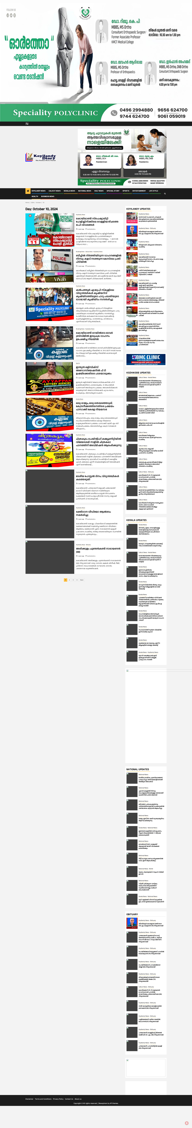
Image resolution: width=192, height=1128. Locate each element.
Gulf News (98, 191)
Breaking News (80, 252)
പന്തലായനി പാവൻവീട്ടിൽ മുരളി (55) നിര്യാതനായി (150, 1047)
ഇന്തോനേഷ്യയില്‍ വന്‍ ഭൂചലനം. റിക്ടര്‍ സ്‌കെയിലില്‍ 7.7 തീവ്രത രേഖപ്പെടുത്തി (150, 833)
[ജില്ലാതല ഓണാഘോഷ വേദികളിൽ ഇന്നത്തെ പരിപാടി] (132, 422)
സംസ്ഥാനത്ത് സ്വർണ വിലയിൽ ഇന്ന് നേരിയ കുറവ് (150, 631)
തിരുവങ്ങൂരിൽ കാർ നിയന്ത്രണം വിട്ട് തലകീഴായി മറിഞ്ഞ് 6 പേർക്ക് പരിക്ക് (151, 313)
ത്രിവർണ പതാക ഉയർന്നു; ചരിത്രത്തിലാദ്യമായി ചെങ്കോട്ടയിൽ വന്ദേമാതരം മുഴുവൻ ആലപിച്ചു (151, 806)
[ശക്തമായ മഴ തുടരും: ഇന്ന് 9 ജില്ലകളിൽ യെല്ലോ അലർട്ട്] (132, 642)
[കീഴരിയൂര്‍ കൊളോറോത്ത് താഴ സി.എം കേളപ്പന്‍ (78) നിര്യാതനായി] (132, 231)
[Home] (28, 191)
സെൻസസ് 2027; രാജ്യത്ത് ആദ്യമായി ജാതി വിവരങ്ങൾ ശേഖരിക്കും (149, 846)
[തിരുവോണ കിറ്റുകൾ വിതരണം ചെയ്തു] (132, 244)
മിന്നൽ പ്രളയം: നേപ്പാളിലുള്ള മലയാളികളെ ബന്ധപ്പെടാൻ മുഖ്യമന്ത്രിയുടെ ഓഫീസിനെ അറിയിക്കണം (149, 531)
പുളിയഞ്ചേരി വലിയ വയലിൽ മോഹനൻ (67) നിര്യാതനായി (149, 1020)
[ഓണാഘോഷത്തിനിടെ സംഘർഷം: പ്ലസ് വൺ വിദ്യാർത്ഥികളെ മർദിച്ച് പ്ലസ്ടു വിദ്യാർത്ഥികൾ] (132, 490)
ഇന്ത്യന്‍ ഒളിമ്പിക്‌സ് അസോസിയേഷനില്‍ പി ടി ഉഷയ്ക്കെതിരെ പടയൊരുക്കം (94, 370)
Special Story (113, 191)
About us (78, 1121)
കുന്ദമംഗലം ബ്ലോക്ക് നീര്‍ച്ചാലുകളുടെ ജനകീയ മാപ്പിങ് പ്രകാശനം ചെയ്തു (151, 451)
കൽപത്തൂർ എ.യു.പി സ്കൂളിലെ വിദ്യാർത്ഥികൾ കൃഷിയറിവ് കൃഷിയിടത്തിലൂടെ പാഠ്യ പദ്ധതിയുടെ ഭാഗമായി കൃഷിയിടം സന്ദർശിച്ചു (97, 294)
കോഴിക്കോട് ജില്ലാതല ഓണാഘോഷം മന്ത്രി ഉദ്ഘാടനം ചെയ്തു (150, 437)
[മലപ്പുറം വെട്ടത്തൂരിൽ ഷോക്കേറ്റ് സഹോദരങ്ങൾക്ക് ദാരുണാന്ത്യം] (132, 543)
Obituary (88, 545)
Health (35, 196)
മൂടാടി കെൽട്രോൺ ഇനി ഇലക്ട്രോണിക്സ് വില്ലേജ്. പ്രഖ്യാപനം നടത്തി (148, 658)
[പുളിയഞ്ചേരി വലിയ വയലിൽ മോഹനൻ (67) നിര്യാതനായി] (132, 1019)
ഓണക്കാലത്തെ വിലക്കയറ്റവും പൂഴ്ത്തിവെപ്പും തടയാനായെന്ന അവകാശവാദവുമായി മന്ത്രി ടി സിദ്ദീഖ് (150, 384)
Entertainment (139, 191)
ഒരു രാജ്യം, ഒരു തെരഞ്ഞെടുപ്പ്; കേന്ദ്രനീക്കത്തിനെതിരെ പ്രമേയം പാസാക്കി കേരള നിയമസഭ (95, 406)
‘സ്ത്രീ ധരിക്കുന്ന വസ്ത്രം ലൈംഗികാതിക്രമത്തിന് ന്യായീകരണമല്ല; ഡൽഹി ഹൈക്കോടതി (148, 887)
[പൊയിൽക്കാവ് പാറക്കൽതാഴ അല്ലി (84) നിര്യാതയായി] (132, 964)
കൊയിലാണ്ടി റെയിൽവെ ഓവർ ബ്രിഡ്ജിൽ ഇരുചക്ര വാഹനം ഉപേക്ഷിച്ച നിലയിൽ (94, 336)
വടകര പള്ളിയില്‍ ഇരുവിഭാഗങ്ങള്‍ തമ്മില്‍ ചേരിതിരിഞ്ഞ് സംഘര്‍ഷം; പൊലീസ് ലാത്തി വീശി (151, 411)
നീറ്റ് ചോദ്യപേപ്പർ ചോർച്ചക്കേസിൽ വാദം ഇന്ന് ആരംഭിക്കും (151, 860)
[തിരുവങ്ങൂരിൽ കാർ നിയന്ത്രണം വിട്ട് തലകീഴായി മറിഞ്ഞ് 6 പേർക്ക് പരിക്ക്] (132, 312)
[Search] (165, 194)
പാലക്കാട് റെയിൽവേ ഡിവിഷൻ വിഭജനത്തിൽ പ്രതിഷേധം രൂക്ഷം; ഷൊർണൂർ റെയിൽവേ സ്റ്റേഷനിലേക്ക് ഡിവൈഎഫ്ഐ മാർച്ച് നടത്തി (151, 602)
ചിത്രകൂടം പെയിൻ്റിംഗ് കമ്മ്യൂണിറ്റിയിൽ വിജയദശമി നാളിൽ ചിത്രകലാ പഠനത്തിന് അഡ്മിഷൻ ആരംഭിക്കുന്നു (98, 442)
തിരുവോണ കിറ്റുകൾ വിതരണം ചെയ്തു (150, 246)
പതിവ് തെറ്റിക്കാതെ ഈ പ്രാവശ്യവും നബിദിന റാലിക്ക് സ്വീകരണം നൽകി (149, 272)
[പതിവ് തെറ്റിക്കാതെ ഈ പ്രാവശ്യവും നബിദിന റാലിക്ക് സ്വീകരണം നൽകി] (132, 271)
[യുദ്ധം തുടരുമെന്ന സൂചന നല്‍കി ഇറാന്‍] (132, 871)
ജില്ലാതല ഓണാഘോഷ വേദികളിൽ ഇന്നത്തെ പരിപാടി (151, 424)
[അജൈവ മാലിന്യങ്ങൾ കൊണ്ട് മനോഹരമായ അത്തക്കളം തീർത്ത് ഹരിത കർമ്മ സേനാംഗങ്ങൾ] (132, 298)
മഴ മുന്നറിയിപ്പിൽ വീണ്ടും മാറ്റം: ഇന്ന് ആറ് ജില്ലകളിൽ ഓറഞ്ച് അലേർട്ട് (150, 587)
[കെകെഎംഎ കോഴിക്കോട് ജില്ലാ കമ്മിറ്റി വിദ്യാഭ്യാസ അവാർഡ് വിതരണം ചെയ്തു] (132, 462)
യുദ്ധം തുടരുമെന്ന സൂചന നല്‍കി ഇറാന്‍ (151, 873)
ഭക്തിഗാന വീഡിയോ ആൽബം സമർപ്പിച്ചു (93, 513)
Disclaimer (29, 1121)
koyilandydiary (91, 229)
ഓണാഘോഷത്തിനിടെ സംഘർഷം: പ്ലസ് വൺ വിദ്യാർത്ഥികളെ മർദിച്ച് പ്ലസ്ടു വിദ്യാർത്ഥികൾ (151, 492)
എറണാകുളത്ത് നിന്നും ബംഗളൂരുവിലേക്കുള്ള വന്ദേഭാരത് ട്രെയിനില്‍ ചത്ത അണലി (151, 793)
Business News (47, 196)
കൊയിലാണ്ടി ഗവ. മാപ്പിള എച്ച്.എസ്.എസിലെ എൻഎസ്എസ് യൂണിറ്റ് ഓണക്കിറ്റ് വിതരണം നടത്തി (151, 286)
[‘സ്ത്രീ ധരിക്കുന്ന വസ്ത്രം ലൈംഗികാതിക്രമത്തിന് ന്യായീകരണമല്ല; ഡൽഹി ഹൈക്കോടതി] (132, 885)
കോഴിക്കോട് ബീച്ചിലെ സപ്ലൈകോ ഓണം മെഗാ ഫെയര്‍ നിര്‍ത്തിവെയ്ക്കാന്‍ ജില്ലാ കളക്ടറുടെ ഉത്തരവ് (151, 506)
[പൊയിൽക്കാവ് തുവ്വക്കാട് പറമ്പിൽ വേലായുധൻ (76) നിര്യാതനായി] (132, 951)
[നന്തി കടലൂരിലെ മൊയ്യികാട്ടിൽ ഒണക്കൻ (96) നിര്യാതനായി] (132, 1005)
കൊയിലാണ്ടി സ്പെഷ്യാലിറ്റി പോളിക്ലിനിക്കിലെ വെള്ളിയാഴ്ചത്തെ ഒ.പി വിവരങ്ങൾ (97, 222)
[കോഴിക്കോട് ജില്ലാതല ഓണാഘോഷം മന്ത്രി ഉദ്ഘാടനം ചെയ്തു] (132, 436)
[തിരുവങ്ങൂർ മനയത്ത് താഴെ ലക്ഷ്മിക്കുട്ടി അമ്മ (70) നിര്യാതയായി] (132, 977)
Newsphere (103, 1125)
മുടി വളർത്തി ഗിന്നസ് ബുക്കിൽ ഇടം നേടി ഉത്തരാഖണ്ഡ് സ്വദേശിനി (151, 901)
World (151, 869)
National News (84, 191)
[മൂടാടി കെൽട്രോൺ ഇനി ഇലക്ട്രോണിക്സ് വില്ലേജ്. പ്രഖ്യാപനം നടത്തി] (132, 656)
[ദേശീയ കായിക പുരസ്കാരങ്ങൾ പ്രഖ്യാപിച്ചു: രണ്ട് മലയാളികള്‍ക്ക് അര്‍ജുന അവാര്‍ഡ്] (132, 778)
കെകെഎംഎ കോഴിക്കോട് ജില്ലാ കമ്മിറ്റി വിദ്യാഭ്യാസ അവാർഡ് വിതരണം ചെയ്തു (150, 464)
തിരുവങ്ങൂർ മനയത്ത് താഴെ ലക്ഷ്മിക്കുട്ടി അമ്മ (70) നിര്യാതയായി (149, 979)
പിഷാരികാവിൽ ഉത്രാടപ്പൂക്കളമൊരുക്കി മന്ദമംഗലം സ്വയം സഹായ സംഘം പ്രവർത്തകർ (151, 341)
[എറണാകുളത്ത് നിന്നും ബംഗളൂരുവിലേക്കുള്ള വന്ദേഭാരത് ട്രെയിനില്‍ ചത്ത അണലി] (132, 791)
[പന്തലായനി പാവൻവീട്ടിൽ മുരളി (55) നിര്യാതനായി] (132, 1045)
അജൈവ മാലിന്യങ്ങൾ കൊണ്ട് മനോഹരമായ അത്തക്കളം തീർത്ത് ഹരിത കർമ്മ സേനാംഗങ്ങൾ (151, 300)
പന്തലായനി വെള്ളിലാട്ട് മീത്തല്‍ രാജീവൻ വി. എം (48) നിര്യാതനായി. (151, 1034)
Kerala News (69, 191)
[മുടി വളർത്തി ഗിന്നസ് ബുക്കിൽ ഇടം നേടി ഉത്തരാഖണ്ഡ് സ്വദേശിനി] (132, 899)
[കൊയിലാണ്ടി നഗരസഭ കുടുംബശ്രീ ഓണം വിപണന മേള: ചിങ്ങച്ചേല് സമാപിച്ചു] (132, 257)
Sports (126, 191)
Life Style (153, 191)
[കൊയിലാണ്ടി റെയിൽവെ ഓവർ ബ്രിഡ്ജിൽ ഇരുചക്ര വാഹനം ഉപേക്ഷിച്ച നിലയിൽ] (49, 343)
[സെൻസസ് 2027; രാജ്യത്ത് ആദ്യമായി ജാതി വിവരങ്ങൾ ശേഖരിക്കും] (132, 844)
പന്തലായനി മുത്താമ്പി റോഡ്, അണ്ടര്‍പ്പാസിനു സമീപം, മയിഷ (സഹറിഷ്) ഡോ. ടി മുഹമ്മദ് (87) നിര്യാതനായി (150, 939)
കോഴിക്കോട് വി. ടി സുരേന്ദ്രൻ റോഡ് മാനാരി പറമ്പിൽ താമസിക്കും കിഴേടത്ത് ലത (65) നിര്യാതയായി (150, 478)
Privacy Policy (58, 1121)
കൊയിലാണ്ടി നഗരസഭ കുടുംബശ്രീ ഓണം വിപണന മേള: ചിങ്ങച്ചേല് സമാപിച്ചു (151, 259)
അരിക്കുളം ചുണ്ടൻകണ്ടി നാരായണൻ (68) (98, 550)
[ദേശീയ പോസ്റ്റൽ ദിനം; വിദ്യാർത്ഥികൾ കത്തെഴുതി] (49, 486)
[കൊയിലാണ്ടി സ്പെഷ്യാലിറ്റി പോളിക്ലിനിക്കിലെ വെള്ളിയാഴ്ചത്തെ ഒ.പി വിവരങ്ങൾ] (49, 230)
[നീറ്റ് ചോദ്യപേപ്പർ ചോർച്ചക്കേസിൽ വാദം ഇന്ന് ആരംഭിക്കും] (132, 858)
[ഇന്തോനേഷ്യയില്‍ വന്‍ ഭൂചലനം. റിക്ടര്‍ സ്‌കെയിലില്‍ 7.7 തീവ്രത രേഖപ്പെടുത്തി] (132, 831)
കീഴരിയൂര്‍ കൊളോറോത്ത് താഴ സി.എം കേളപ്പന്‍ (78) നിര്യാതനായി (151, 233)
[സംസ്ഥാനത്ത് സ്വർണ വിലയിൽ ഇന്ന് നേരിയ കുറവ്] (132, 629)
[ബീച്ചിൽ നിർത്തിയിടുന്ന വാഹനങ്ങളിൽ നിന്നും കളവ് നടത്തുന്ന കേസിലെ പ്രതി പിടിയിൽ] (49, 265)
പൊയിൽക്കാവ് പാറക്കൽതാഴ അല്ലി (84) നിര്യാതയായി (149, 966)
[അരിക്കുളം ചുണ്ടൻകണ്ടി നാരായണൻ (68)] (49, 557)
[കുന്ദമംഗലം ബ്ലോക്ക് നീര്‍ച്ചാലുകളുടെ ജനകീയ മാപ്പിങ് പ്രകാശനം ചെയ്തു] (132, 449)
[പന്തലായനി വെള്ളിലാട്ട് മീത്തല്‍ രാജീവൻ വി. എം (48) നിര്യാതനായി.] (132, 1032)
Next (81, 580)
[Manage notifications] (187, 1123)
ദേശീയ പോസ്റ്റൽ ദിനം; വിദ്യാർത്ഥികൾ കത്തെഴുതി (97, 478)
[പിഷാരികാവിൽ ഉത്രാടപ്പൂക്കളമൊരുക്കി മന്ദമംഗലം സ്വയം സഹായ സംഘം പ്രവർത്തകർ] (132, 340)
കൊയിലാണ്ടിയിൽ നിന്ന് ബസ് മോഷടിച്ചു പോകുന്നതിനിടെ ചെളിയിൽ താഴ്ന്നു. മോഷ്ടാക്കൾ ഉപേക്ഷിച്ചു (150, 327)
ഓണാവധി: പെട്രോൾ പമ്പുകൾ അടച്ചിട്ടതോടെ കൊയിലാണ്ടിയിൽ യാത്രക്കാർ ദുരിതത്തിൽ (151, 219)
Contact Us (69, 1121)
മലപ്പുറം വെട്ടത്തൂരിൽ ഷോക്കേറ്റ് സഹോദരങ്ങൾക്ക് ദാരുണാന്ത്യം (151, 545)
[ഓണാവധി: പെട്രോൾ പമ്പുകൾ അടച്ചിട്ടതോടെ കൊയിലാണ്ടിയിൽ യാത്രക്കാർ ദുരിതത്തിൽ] (132, 217)
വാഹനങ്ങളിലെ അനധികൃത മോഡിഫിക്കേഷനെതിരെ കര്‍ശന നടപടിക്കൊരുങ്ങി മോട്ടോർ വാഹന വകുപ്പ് (151, 617)
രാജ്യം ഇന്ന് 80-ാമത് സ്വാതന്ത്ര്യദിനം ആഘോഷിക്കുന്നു (151, 820)
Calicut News (55, 191)
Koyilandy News (38, 191)
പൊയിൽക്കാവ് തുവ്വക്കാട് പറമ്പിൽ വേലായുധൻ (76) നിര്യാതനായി (151, 953)
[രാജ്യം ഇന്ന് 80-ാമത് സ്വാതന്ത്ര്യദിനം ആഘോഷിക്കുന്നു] (132, 818)
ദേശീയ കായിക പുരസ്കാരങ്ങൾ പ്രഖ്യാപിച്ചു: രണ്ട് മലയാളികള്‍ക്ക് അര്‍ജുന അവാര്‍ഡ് (151, 780)
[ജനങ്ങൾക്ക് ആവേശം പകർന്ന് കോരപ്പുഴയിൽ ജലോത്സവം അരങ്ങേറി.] (132, 396)
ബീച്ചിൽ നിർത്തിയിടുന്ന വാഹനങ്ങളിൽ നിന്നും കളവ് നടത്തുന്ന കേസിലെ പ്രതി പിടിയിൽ (98, 259)
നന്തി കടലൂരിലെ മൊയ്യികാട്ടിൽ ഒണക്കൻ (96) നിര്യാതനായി (150, 1007)
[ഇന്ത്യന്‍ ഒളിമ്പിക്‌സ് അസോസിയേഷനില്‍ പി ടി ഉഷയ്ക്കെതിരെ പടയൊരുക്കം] (49, 378)
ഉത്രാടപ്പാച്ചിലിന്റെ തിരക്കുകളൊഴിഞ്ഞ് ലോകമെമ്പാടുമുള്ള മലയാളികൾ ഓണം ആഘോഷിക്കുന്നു (151, 573)
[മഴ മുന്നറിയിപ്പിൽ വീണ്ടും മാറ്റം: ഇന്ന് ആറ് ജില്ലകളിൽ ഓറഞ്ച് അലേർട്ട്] (132, 585)
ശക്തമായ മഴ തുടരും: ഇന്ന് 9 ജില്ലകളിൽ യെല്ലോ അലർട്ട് (149, 644)
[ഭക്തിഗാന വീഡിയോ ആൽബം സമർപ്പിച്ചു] (49, 521)
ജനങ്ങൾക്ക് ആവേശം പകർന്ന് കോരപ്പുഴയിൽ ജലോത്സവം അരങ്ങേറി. (150, 397)
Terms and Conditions (43, 1121)
